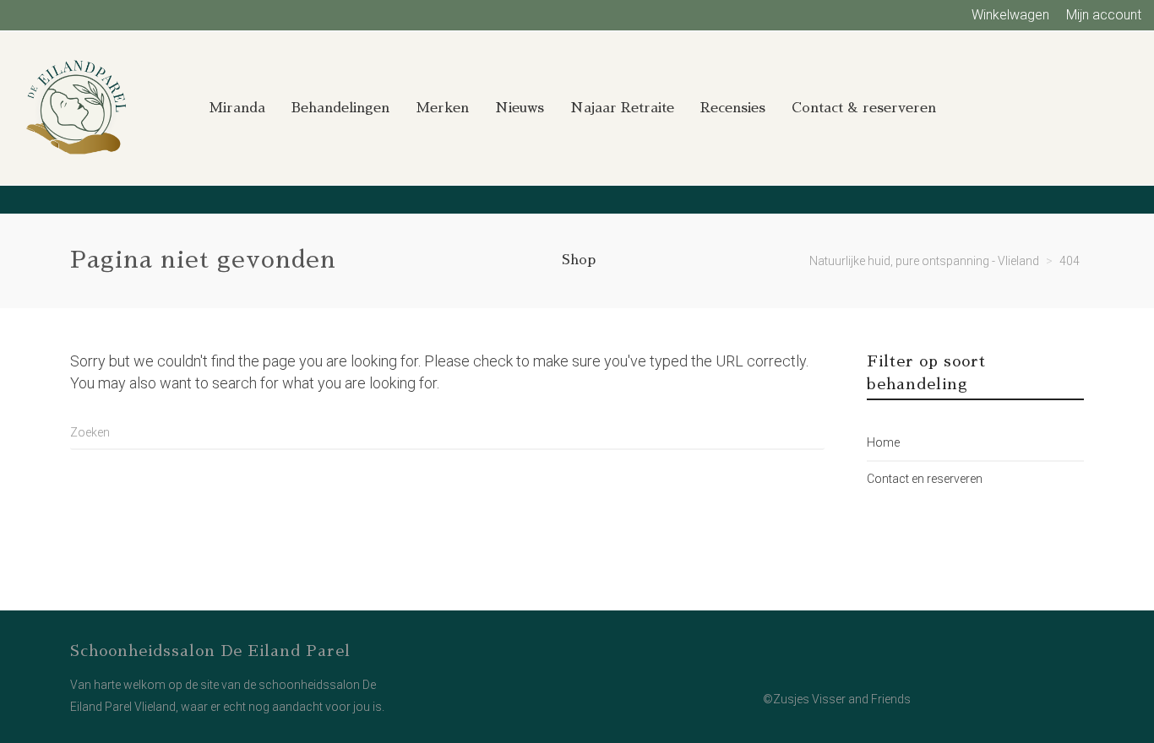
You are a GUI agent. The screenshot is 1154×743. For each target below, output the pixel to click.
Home (883, 442)
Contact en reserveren (925, 478)
